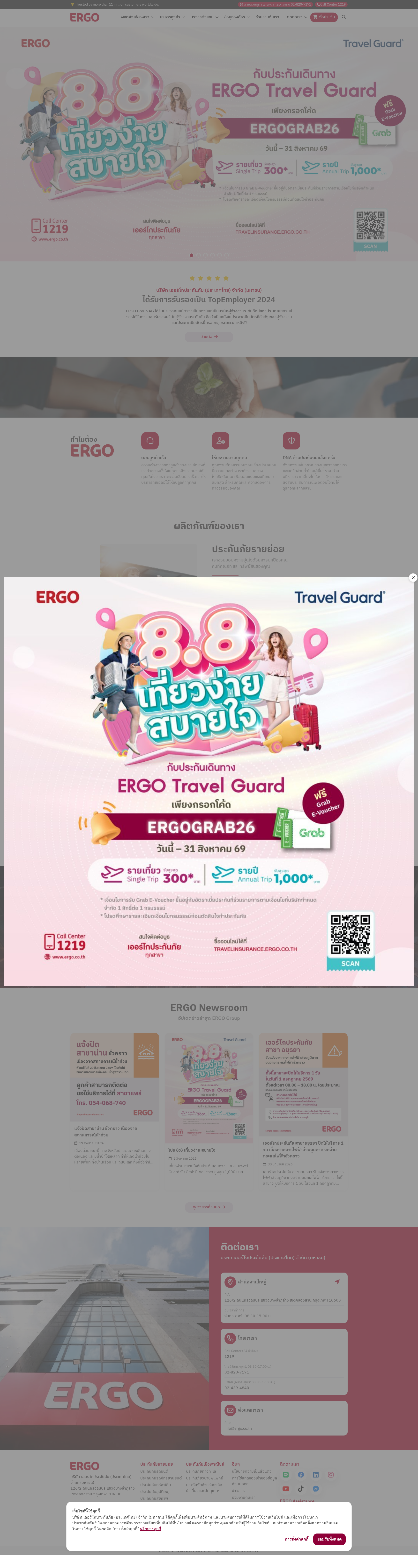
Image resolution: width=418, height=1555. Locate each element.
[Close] (413, 577)
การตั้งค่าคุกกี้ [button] (296, 1539)
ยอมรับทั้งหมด (329, 1539)
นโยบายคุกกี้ (150, 1528)
